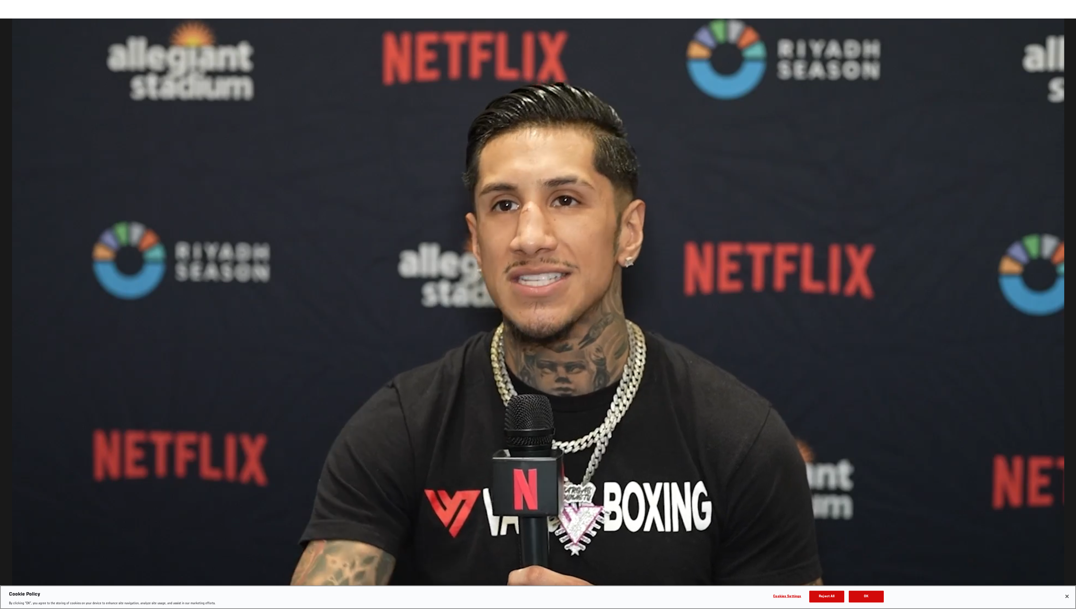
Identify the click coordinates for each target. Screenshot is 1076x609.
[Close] (1067, 596)
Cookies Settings (787, 596)
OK (866, 596)
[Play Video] (538, 314)
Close (1065, 29)
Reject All (826, 596)
